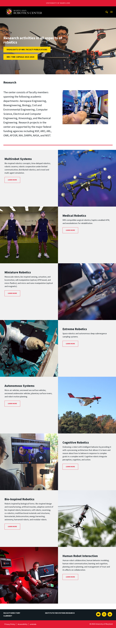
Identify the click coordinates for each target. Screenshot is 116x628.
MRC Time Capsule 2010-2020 (20, 57)
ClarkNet (7, 616)
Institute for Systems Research (60, 613)
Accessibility (22, 624)
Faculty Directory (11, 613)
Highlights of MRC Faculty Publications (27, 49)
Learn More (12, 180)
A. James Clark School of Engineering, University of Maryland (25, 8)
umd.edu (33, 624)
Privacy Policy (9, 624)
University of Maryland (58, 3)
